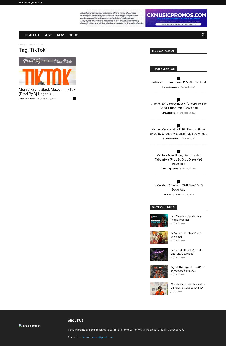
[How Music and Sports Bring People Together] (159, 220)
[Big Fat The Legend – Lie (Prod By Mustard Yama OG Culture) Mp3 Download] (159, 271)
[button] (203, 35)
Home (22, 44)
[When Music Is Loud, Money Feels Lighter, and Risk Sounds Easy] (159, 288)
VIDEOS (73, 35)
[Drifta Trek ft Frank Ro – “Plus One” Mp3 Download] (159, 254)
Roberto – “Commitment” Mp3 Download (178, 82)
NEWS (60, 35)
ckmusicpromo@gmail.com (97, 337)
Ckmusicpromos (27, 98)
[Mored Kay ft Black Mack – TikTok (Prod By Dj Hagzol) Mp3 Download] (47, 71)
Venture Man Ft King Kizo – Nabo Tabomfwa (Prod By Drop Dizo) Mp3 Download (179, 159)
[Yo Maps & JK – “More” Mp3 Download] (159, 237)
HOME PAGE (32, 35)
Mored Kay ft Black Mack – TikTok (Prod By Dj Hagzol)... (47, 91)
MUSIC (48, 35)
